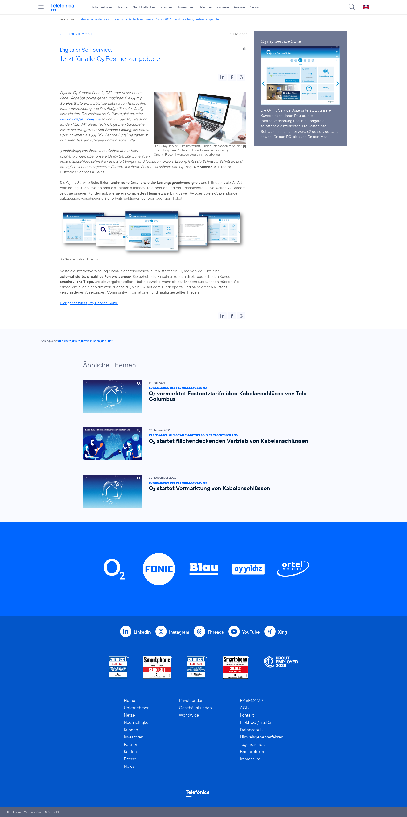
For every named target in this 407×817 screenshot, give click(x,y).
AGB (244, 707)
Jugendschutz (253, 744)
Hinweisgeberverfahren (261, 737)
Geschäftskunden (195, 707)
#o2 (110, 341)
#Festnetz (64, 341)
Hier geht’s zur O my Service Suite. (89, 302)
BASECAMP (251, 700)
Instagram (179, 632)
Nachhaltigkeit (144, 7)
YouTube (251, 632)
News (254, 7)
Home (129, 700)
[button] (222, 77)
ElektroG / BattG (255, 722)
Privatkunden (191, 700)
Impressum (250, 759)
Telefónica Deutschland (94, 19)
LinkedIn (142, 632)
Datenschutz (252, 729)
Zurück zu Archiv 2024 (76, 34)
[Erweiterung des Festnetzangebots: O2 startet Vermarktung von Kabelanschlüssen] (201, 491)
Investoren (186, 7)
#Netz (76, 341)
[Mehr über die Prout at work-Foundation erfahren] (281, 667)
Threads (216, 632)
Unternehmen (101, 7)
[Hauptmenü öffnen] (41, 7)
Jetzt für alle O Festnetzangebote (196, 19)
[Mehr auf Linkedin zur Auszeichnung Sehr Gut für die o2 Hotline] (197, 667)
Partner (206, 7)
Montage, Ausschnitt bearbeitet (198, 154)
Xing (282, 632)
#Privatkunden (90, 341)
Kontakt (247, 715)
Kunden (167, 7)
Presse (239, 7)
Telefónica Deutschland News (133, 19)
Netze (123, 7)
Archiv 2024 (163, 19)
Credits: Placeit (164, 154)
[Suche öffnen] (352, 7)
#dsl (104, 341)
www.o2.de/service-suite (80, 119)
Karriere (223, 7)
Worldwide (189, 715)
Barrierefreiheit (254, 751)
